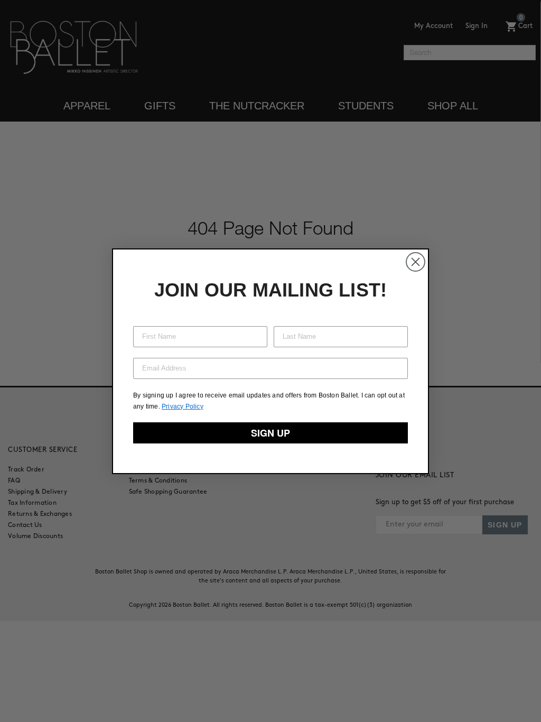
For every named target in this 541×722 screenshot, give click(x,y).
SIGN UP (270, 433)
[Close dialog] (415, 262)
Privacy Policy (182, 406)
